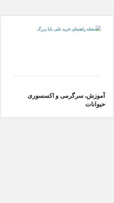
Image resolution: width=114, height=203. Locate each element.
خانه (97, 57)
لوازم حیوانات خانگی (82, 63)
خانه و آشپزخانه (71, 57)
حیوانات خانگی (35, 57)
